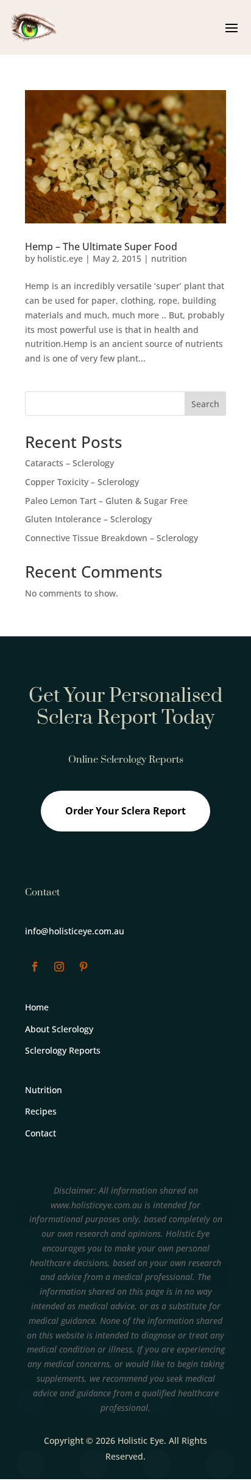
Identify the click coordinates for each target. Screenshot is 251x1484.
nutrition (169, 258)
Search (205, 404)
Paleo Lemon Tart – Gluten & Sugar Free (106, 500)
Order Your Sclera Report (125, 810)
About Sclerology (59, 1029)
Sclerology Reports (63, 1050)
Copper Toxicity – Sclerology (82, 482)
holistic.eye (60, 258)
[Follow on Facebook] (34, 966)
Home (37, 1007)
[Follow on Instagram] (59, 966)
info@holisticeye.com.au (74, 931)
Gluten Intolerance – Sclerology (88, 519)
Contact (40, 1133)
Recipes (41, 1111)
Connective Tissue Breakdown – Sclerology (111, 538)
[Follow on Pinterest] (83, 966)
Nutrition (43, 1090)
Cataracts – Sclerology (69, 463)
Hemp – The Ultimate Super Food (101, 246)
